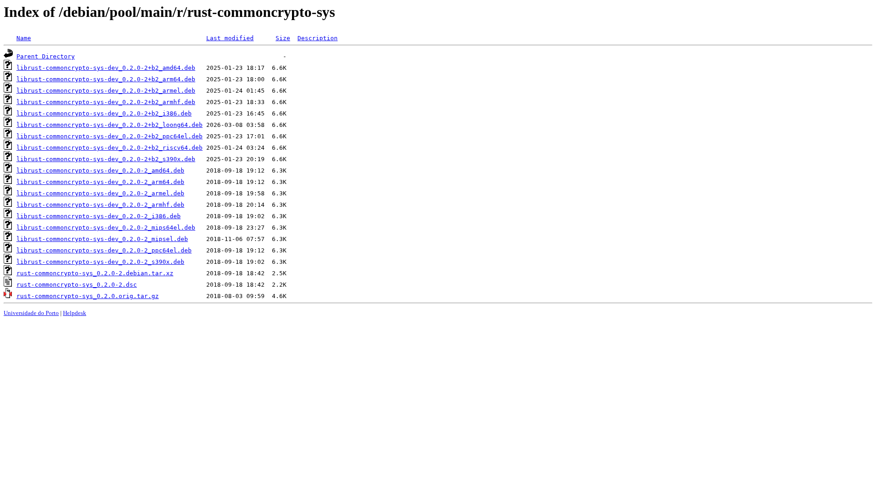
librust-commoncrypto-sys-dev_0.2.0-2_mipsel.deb (102, 239)
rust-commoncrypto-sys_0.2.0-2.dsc (76, 284)
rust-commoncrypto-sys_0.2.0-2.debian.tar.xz (94, 273)
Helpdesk (74, 312)
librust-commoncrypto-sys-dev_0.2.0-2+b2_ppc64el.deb (109, 136)
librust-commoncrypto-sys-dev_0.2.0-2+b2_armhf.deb (105, 102)
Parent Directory (45, 56)
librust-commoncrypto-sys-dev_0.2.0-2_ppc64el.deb (104, 250)
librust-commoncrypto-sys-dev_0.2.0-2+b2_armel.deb (105, 90)
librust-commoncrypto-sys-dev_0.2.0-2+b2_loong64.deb (109, 124)
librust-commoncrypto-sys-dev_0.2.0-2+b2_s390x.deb (105, 159)
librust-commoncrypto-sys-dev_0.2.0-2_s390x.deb (100, 261)
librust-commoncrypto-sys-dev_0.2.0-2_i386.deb (98, 216)
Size (283, 38)
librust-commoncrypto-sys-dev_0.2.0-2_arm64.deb (100, 181)
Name (23, 38)
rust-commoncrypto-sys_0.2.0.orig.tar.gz (87, 296)
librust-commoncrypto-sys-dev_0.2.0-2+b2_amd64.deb (105, 67)
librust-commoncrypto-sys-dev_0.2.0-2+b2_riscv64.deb (109, 147)
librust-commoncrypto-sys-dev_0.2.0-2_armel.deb (100, 193)
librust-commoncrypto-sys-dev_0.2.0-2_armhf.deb (100, 204)
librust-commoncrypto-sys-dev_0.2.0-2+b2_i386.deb (104, 113)
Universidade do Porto (31, 312)
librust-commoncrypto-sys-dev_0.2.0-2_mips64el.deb (105, 227)
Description (317, 38)
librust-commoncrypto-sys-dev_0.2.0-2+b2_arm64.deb (105, 79)
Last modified (230, 38)
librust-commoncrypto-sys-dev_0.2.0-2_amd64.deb (100, 170)
